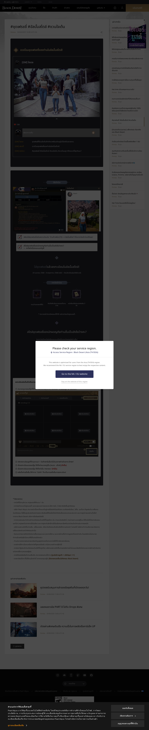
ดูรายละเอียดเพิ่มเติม (16, 725)
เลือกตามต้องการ (126, 716)
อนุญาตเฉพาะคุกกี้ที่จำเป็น (128, 724)
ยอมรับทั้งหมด (127, 708)
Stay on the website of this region (74, 381)
